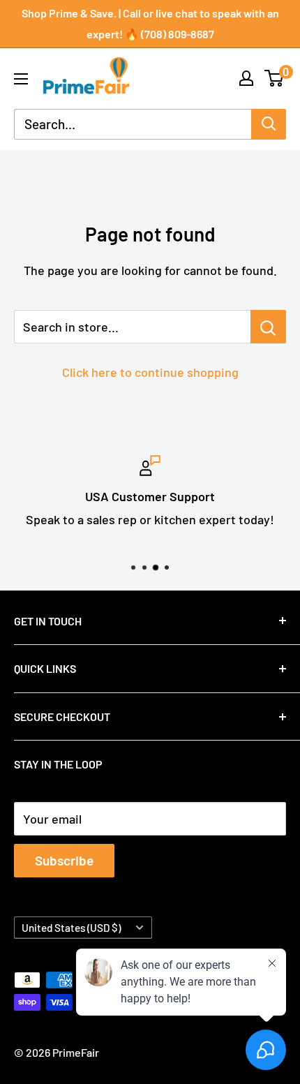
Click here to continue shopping (150, 372)
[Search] (268, 124)
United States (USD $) (71, 927)
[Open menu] (21, 78)
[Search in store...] (268, 326)
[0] (274, 78)
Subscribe (64, 860)
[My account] (246, 78)
